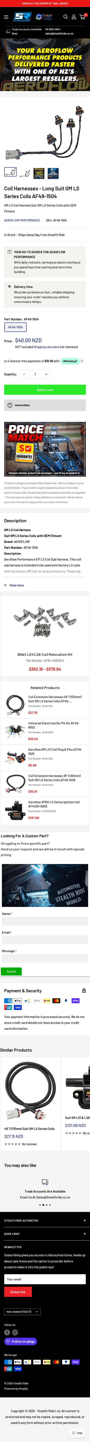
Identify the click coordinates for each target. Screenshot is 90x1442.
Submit (11, 971)
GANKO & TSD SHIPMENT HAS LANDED (45, 3)
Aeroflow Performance (22, 220)
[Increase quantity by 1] (46, 374)
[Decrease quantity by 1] (24, 374)
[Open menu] (6, 17)
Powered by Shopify (16, 1388)
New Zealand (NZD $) (18, 1311)
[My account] (74, 17)
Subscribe (18, 1292)
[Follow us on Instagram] (15, 1332)
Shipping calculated (47, 347)
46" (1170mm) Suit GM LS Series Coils (29, 1129)
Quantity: (10, 374)
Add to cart (45, 390)
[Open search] (65, 17)
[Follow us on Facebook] (7, 1332)
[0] (82, 16)
